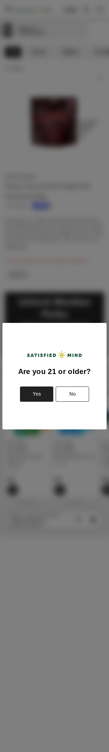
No (72, 394)
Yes (37, 394)
